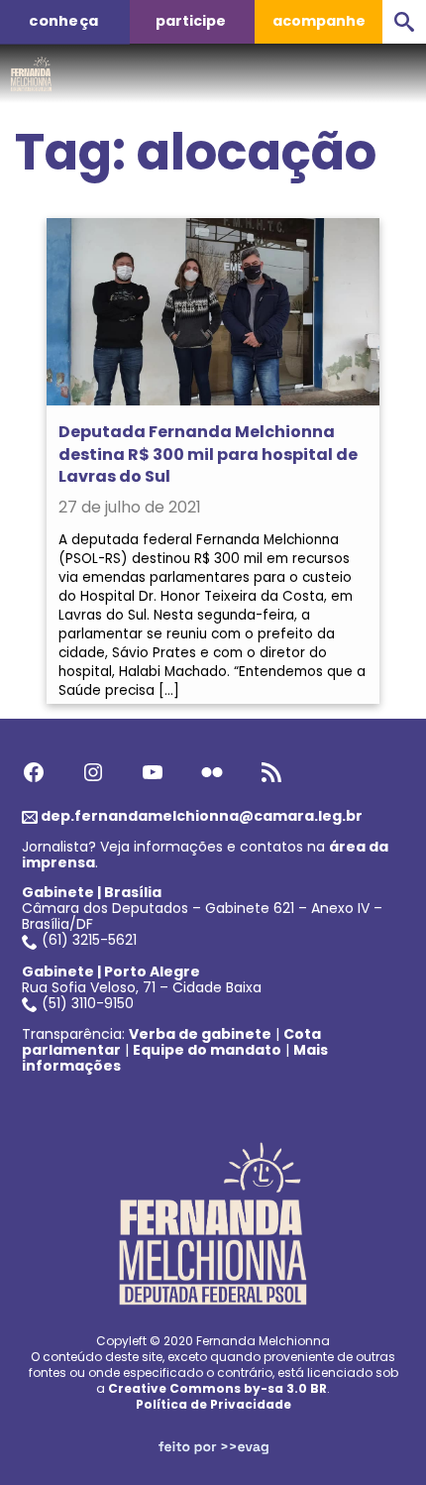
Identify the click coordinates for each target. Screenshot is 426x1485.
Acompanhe (319, 21)
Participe (191, 21)
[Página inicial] (31, 68)
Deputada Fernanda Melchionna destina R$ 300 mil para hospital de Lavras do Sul (208, 454)
